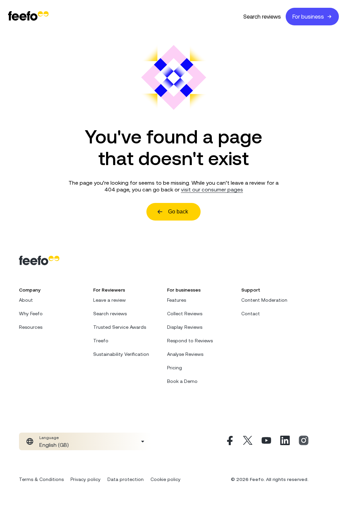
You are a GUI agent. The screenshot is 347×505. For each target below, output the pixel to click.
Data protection (125, 479)
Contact (250, 313)
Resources (30, 327)
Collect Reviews (184, 313)
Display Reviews (184, 327)
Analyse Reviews (185, 354)
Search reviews (262, 16)
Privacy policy (85, 479)
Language (49, 437)
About (26, 300)
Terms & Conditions (41, 479)
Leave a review (109, 300)
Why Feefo (31, 313)
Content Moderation (264, 300)
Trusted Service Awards (119, 327)
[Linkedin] (285, 441)
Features (176, 300)
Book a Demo (182, 381)
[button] (85, 441)
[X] (247, 441)
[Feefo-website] (28, 16)
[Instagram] (303, 441)
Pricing (174, 367)
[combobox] (85, 441)
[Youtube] (266, 441)
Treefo (100, 340)
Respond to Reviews (190, 340)
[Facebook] (229, 441)
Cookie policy (165, 479)
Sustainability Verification (121, 354)
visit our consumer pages (212, 189)
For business (308, 16)
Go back (178, 211)
